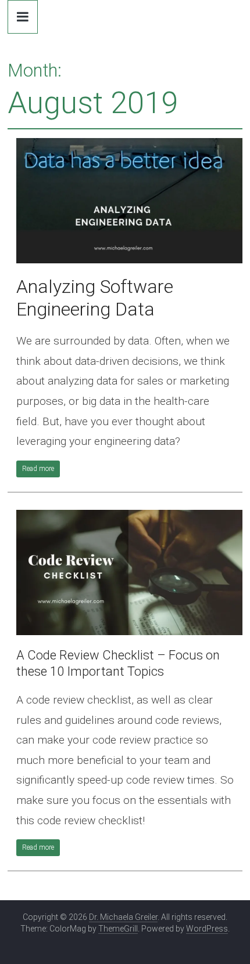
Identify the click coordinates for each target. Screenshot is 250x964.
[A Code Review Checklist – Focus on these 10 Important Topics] (129, 517)
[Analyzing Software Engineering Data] (129, 145)
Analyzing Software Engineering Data (94, 298)
